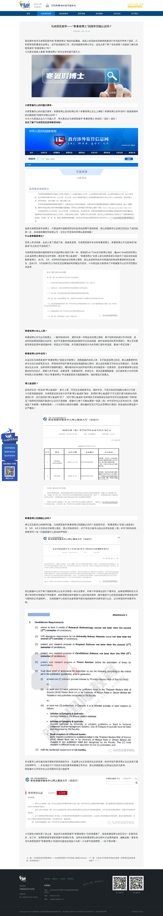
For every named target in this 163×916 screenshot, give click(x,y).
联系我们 (71, 879)
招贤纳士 (55, 879)
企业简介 (63, 879)
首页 (28, 13)
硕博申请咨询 (9, 452)
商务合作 (47, 879)
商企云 (141, 911)
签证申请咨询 (9, 455)
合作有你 (117, 13)
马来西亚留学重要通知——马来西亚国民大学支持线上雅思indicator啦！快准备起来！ (56, 859)
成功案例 (99, 13)
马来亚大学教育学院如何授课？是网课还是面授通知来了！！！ (112, 859)
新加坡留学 (63, 13)
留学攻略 (81, 13)
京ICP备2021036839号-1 (86, 911)
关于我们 (134, 13)
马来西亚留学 (46, 13)
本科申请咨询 (9, 448)
